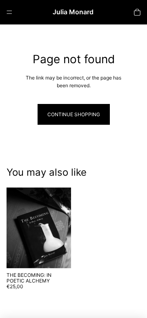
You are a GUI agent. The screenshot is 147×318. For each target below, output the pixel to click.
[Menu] (9, 12)
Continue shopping (73, 114)
